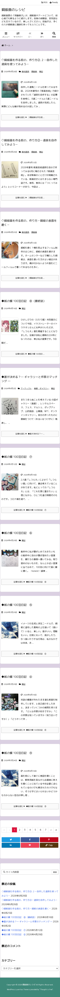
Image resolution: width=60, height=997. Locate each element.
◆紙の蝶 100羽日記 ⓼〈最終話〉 (23, 301)
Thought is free (46, 989)
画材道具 (25, 71)
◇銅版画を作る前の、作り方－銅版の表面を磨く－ (26, 908)
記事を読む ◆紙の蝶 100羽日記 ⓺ (30, 582)
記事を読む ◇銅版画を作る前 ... (30, 117)
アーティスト (26, 388)
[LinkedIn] (11, 845)
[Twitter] (11, 839)
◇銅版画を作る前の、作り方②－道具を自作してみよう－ (30, 900)
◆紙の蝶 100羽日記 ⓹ (16, 605)
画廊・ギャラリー (41, 388)
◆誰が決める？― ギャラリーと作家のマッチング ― (27, 921)
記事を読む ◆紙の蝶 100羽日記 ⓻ (30, 510)
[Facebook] (30, 839)
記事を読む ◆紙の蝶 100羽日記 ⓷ (30, 806)
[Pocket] (30, 845)
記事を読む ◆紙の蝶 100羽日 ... (30, 354)
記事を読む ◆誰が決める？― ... (30, 433)
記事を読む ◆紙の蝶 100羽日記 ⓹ (30, 653)
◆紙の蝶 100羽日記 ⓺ (16, 533)
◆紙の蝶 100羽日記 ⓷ (16, 753)
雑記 (41, 71)
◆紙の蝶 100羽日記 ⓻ (16, 457)
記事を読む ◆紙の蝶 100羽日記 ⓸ (30, 730)
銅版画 (34, 71)
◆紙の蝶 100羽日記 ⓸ (16, 677)
